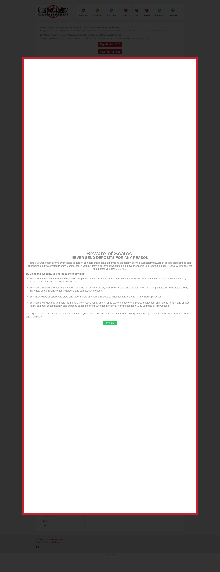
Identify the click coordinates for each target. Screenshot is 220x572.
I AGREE (110, 323)
